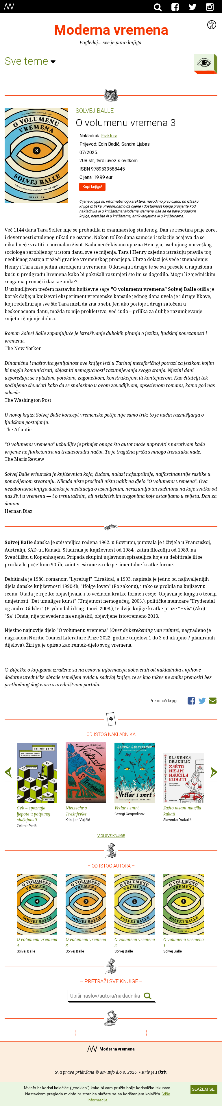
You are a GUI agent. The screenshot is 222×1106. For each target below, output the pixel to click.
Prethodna (8, 774)
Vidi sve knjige (111, 835)
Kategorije (204, 62)
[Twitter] (192, 7)
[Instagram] (210, 7)
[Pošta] (213, 699)
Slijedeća (213, 774)
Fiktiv (161, 1072)
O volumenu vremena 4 (37, 945)
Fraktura (109, 135)
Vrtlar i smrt (129, 810)
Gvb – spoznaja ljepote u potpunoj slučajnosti (33, 816)
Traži (148, 996)
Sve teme (28, 61)
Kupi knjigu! (92, 186)
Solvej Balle (95, 111)
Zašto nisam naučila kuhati (182, 813)
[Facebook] (175, 7)
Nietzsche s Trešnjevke (78, 813)
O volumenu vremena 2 (134, 945)
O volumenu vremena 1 (183, 945)
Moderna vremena (111, 30)
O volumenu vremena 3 (86, 945)
